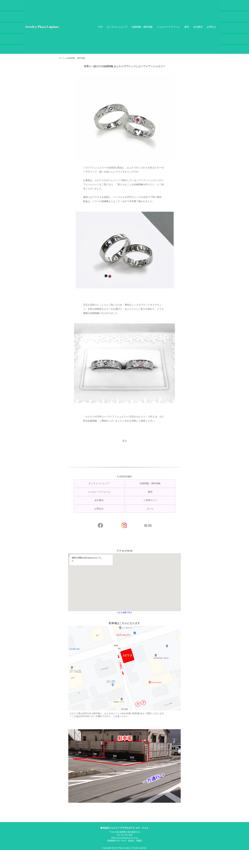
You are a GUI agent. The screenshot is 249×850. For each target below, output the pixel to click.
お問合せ (211, 27)
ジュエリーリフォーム (168, 27)
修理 (186, 27)
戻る (124, 441)
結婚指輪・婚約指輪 (142, 27)
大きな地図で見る (124, 612)
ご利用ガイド (150, 500)
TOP (100, 27)
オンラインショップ (117, 27)
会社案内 (197, 27)
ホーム (62, 58)
